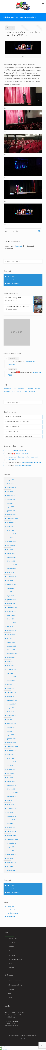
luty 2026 (10, 503)
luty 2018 (10, 866)
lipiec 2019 (10, 804)
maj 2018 (10, 858)
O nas (10, 997)
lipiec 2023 (10, 619)
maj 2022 (10, 673)
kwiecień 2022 (11, 677)
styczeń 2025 (11, 553)
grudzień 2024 (11, 557)
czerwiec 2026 (11, 487)
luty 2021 (10, 731)
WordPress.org (11, 916)
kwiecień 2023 (11, 630)
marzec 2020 (11, 773)
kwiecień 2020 (11, 769)
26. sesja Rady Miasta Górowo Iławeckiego (18, 436)
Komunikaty (10, 280)
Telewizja (12, 942)
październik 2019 (12, 793)
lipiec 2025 (10, 530)
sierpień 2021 (11, 708)
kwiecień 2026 (11, 495)
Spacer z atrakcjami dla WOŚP (31, 462)
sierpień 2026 (11, 480)
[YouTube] (24, 1038)
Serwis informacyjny (13, 283)
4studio (34, 1035)
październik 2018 (12, 839)
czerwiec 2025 (11, 534)
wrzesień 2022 (11, 657)
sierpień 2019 (11, 800)
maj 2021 (10, 719)
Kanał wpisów (11, 910)
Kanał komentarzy (12, 913)
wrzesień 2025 (11, 522)
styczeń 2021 (11, 735)
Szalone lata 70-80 (22, 454)
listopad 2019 (11, 789)
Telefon (11, 951)
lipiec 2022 (10, 665)
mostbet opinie (12, 457)
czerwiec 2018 (11, 854)
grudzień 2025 (11, 511)
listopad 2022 (11, 650)
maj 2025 (10, 538)
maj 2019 (10, 812)
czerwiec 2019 (11, 808)
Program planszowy (15, 959)
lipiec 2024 (10, 572)
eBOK (10, 993)
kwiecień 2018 (11, 862)
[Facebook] (21, 1038)
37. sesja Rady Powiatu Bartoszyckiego (17, 421)
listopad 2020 (11, 742)
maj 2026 (10, 491)
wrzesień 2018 (11, 843)
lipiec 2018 (10, 851)
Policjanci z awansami (12, 426)
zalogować (18, 246)
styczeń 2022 (11, 688)
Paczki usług (13, 938)
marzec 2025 (11, 545)
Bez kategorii (11, 276)
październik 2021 (12, 700)
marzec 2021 (11, 727)
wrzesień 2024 (11, 569)
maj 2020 (10, 766)
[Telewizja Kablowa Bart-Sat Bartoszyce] (23, 6)
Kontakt (11, 967)
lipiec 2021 (10, 712)
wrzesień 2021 (11, 704)
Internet (11, 946)
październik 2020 (12, 746)
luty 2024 (10, 592)
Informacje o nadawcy (15, 985)
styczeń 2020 (11, 781)
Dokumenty (11, 989)
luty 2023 (10, 638)
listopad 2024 (11, 561)
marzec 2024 (11, 588)
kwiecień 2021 (11, 723)
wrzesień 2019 (11, 797)
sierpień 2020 (11, 754)
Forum (11, 963)
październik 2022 (12, 654)
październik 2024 (12, 565)
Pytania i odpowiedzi (14, 981)
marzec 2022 (11, 681)
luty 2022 (10, 684)
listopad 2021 (11, 696)
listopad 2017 (11, 870)
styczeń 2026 (11, 507)
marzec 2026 (11, 499)
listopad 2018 (11, 835)
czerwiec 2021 (11, 715)
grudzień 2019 (11, 785)
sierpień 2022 (11, 661)
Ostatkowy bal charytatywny (22, 465)
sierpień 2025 (11, 526)
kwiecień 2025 (11, 541)
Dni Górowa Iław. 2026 (12, 431)
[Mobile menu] (43, 4)
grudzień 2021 (11, 692)
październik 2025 (12, 518)
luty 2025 (10, 549)
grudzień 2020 (11, 739)
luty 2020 (10, 777)
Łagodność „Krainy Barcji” (13, 416)
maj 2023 (10, 627)
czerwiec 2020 (11, 762)
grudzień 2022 (11, 646)
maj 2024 (10, 580)
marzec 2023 (11, 634)
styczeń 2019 (11, 827)
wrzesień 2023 (11, 611)
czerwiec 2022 (11, 669)
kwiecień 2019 (11, 816)
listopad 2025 (11, 514)
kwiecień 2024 (11, 584)
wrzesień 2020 (11, 750)
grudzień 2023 (11, 599)
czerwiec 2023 (11, 623)
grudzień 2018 (11, 831)
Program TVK (13, 955)
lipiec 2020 (10, 758)
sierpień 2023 (11, 615)
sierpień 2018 (11, 847)
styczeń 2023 (11, 642)
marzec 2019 (11, 820)
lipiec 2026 (10, 484)
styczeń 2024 (11, 596)
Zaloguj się (10, 906)
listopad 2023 (11, 603)
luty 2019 (10, 824)
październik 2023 (12, 607)
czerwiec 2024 (11, 576)
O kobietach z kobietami (18, 450)
